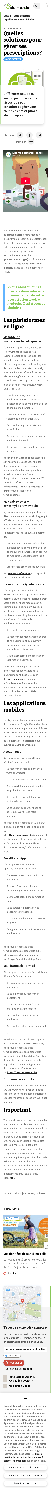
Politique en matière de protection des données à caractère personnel (24, 1457)
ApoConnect (12, 752)
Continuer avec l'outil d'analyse (25, 1475)
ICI (12, 1177)
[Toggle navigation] (44, 6)
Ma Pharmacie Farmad (19, 966)
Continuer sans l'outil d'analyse (25, 1467)
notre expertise (21, 16)
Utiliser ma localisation (19, 1368)
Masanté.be (11, 337)
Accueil (7, 16)
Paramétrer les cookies (25, 1483)
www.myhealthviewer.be (21, 506)
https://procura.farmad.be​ (22, 1072)
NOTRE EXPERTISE (13, 59)
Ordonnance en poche (18, 1079)
